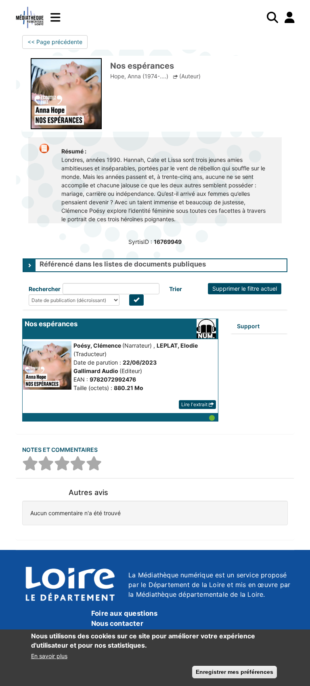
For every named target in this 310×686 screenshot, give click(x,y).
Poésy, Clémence (97, 345)
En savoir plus (49, 655)
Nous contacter (117, 623)
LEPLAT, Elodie (177, 345)
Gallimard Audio (96, 370)
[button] (120, 417)
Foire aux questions (124, 613)
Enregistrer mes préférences (234, 672)
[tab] (155, 265)
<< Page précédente (54, 41)
